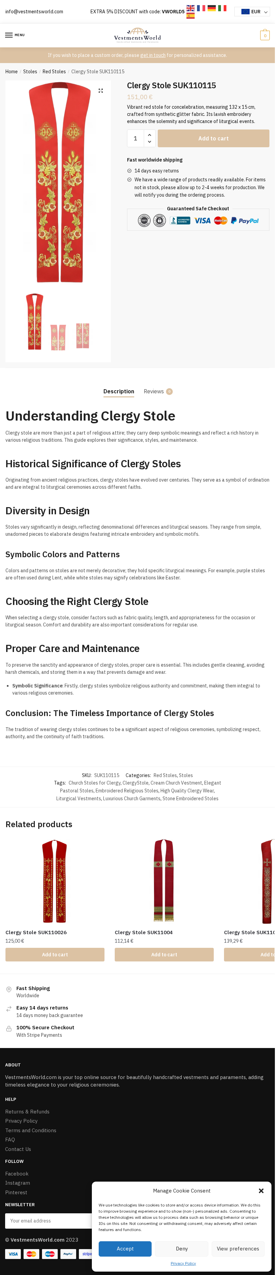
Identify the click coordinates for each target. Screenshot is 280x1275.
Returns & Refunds (27, 1111)
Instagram (17, 1183)
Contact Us (18, 1149)
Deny (182, 1248)
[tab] (118, 385)
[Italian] (222, 7)
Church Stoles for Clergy (95, 783)
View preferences (238, 1248)
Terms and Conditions (30, 1130)
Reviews (154, 391)
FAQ (10, 1139)
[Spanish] (190, 15)
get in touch (153, 55)
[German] (212, 7)
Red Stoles (54, 72)
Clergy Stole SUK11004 (144, 932)
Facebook (17, 1173)
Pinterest (16, 1192)
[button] (261, 1190)
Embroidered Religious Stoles (127, 791)
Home (11, 72)
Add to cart (213, 138)
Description (118, 391)
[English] (190, 7)
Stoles (30, 72)
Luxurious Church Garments (131, 798)
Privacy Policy (183, 1263)
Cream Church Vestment (176, 783)
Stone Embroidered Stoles (191, 798)
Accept (125, 1248)
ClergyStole (136, 783)
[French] (201, 7)
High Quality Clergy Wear (187, 791)
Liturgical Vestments (78, 798)
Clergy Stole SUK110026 (36, 932)
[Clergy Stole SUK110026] (54, 881)
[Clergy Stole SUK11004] (164, 881)
